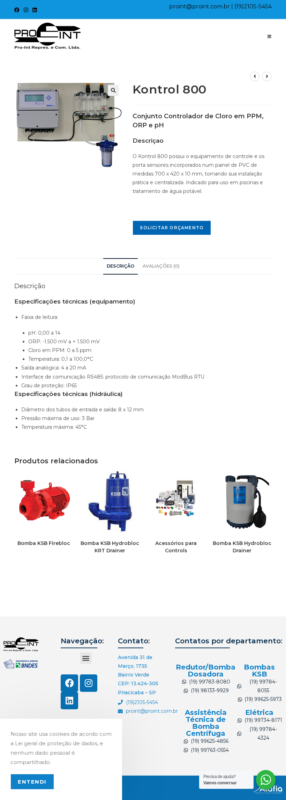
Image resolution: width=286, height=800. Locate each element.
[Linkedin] (69, 700)
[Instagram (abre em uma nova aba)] (26, 10)
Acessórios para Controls (176, 547)
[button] (113, 90)
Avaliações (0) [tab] (161, 266)
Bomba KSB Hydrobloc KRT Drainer (110, 547)
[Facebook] (69, 683)
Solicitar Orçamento (172, 227)
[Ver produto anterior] (254, 76)
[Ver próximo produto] (267, 76)
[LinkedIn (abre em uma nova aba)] (34, 10)
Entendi (32, 781)
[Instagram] (88, 683)
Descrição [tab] (120, 266)
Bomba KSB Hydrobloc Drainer (242, 547)
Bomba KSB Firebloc (43, 543)
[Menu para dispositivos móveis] (270, 36)
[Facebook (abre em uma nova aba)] (18, 10)
